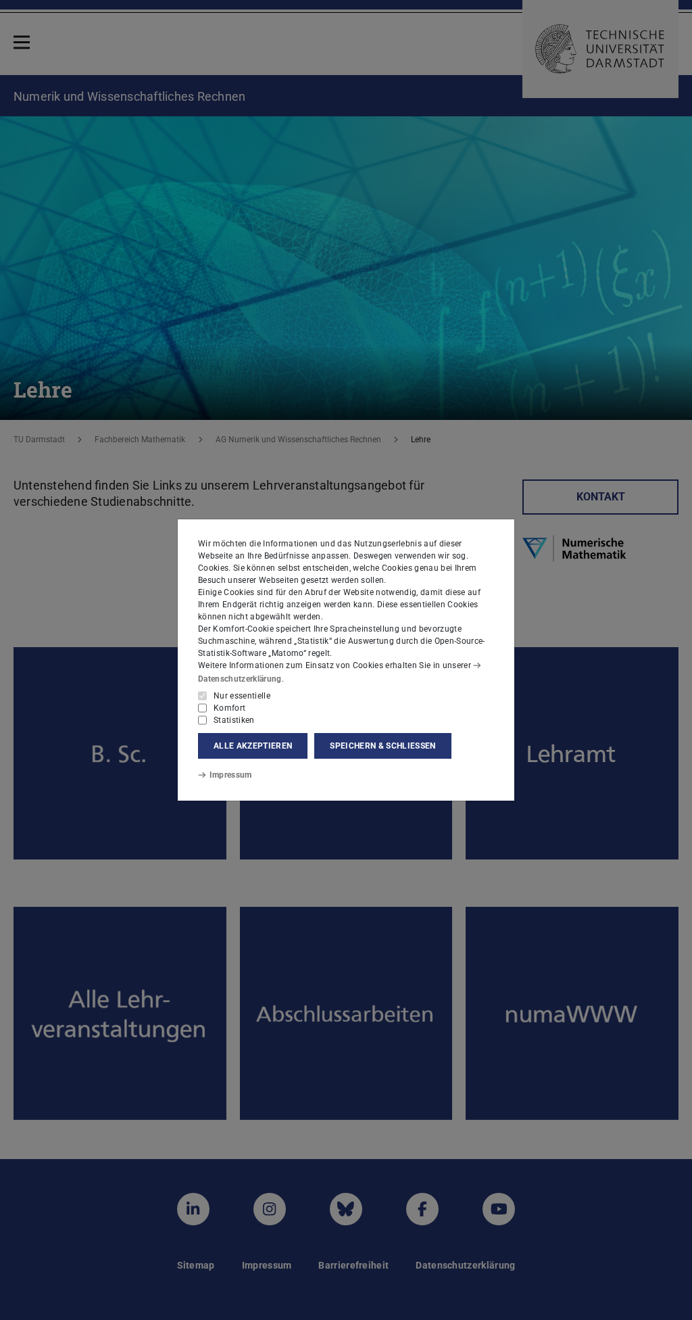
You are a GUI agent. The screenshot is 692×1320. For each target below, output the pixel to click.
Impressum (230, 775)
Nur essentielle (242, 696)
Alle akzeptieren (253, 746)
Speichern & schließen (382, 746)
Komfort (229, 708)
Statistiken (234, 720)
